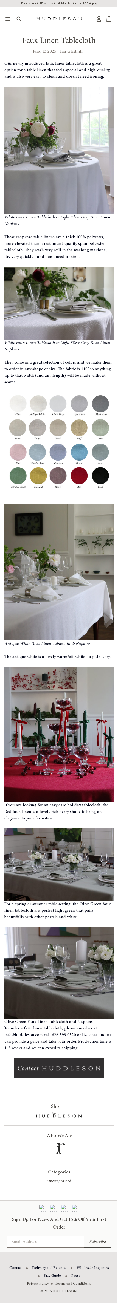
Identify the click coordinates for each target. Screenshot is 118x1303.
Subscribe (97, 1242)
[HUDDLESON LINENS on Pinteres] (64, 1208)
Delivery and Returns (49, 1268)
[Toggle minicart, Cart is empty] (109, 19)
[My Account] (98, 19)
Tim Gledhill (71, 51)
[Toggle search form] (19, 19)
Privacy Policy (38, 1284)
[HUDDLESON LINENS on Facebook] (42, 1208)
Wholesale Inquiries (93, 1268)
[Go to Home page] (59, 19)
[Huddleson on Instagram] (53, 1208)
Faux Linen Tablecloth (59, 41)
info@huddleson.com (23, 1035)
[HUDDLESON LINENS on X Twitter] (75, 1208)
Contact (15, 1268)
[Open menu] (8, 18)
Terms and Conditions (73, 1284)
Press (75, 1276)
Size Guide (52, 1276)
